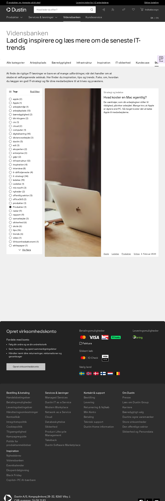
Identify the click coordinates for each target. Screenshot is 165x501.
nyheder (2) (19, 191)
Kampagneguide (16, 436)
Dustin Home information (99, 426)
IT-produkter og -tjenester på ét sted (23, 2)
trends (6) (18, 234)
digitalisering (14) (22, 134)
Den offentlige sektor (135, 426)
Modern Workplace (56, 407)
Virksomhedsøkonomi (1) (26, 242)
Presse (126, 397)
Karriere (127, 407)
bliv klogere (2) (20, 118)
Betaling (89, 416)
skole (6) (17, 226)
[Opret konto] (114, 9)
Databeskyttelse (55, 421)
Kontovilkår (13, 416)
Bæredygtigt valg (133, 412)
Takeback (51, 440)
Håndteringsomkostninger (22, 412)
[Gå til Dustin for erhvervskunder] (16, 10)
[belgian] (117, 374)
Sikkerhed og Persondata (137, 431)
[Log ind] (104, 9)
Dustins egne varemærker (138, 416)
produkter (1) (19, 203)
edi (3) (16, 145)
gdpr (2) (17, 157)
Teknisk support (93, 421)
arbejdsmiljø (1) (21, 107)
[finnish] (103, 374)
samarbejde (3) (21, 218)
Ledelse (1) (18, 184)
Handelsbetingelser (18, 397)
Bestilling (89, 397)
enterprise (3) (20, 153)
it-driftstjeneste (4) (23, 172)
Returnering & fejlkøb (96, 407)
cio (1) (16, 122)
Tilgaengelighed (16, 431)
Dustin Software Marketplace (62, 445)
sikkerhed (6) (20, 222)
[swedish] (81, 374)
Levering (89, 402)
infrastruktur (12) (22, 161)
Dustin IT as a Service (58, 402)
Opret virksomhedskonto (26, 366)
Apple (106, 254)
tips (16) (17, 230)
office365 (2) (20, 199)
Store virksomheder (134, 421)
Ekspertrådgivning (17, 470)
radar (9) (17, 211)
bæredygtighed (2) (22, 114)
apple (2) (17, 99)
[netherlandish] (110, 374)
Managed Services (56, 397)
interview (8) (19, 168)
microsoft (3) (20, 188)
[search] (92, 9)
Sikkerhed (51, 426)
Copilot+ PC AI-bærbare (21, 480)
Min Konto (90, 412)
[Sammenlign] (124, 9)
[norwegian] (89, 374)
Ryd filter (35, 91)
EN (157, 18)
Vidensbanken (71, 17)
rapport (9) (18, 215)
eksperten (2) (20, 149)
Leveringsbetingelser (19, 407)
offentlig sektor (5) (23, 195)
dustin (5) (18, 141)
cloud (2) (17, 126)
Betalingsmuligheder (19, 402)
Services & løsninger (41, 17)
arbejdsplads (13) (22, 111)
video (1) (17, 238)
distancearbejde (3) (23, 137)
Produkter (12, 17)
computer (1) (19, 130)
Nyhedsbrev (13, 455)
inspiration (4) (20, 164)
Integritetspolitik (16, 421)
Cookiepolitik (14, 426)
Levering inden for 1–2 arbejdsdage (92, 2)
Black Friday (13, 475)
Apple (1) (17, 103)
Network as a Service (58, 412)
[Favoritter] (133, 9)
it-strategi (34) (20, 176)
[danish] (96, 374)
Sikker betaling (151, 2)
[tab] (16, 62)
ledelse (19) (19, 180)
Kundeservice (94, 17)
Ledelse (115, 254)
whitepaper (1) (20, 245)
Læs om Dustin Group (135, 402)
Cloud (48, 416)
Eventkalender (15, 465)
